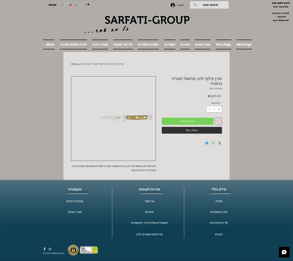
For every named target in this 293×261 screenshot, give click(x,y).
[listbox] (55, 5)
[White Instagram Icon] (49, 249)
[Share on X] (220, 143)
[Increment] (219, 109)
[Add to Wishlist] (218, 121)
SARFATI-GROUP (147, 20)
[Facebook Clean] (44, 249)
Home (75, 64)
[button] (55, 5)
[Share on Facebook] (207, 143)
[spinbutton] (214, 109)
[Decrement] (209, 109)
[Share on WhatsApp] (213, 143)
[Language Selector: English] (73, 5)
